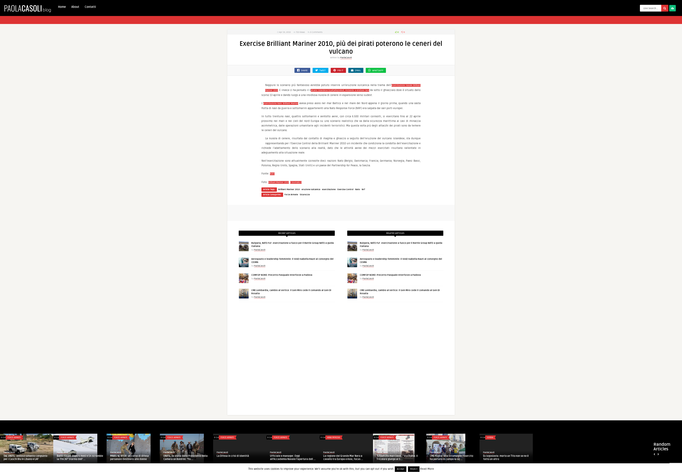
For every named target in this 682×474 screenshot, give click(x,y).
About (75, 7)
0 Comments (316, 32)
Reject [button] (413, 469)
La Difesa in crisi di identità (233, 455)
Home (62, 7)
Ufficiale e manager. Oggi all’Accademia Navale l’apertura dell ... (293, 457)
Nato (272, 174)
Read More (427, 468)
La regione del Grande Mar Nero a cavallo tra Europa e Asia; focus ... (343, 457)
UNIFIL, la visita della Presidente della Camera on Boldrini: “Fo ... (185, 457)
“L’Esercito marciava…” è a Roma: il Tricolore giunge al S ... (397, 457)
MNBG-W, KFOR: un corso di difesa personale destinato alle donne (129, 457)
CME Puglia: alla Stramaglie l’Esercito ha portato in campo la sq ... (451, 457)
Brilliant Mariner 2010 (278, 182)
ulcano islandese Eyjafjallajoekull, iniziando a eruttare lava (340, 90)
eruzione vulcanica (311, 189)
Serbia (490, 437)
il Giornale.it (296, 182)
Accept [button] (400, 469)
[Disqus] (341, 359)
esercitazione (329, 189)
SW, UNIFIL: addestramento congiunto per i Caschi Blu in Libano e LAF (25, 457)
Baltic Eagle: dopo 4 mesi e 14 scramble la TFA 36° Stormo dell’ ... (80, 457)
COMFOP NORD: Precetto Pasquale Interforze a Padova (281, 275)
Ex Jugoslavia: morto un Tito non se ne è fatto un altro (506, 457)
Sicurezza (305, 194)
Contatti (90, 7)
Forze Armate (291, 194)
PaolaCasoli (346, 57)
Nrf (363, 189)
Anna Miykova (333, 437)
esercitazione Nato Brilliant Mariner (280, 103)
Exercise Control (345, 189)
